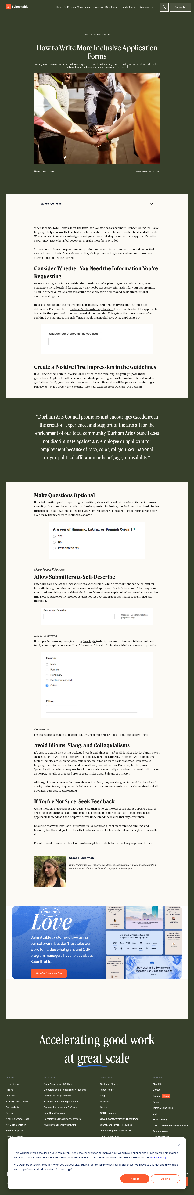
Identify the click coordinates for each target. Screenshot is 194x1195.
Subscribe (180, 7)
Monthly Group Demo (17, 1101)
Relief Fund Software (55, 1113)
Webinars (105, 1101)
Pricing (9, 1089)
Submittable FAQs (109, 1136)
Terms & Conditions (163, 1108)
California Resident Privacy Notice (170, 1125)
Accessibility (12, 1107)
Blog (102, 1095)
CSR (66, 7)
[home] (17, 7)
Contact (157, 1089)
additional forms (132, 812)
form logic (89, 641)
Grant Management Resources (116, 1124)
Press (156, 1102)
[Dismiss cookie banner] (178, 1145)
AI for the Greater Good (17, 1119)
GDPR (156, 1113)
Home (59, 7)
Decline (165, 1178)
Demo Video (12, 1084)
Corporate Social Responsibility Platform (65, 1089)
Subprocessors (160, 1131)
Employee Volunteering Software (61, 1101)
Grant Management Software (59, 1084)
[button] (147, 7)
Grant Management (81, 7)
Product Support (14, 1130)
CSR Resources (108, 1113)
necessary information (113, 287)
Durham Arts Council (128, 386)
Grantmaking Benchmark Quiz (115, 1130)
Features (10, 1095)
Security (10, 1113)
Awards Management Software (60, 1124)
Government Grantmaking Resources (119, 1119)
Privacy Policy (158, 1157)
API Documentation (16, 1124)
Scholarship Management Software (62, 1119)
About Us (157, 1084)
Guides (103, 1107)
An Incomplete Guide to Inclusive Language (108, 843)
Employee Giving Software (57, 1095)
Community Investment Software (61, 1107)
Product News (129, 7)
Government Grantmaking (106, 7)
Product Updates (14, 1136)
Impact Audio (107, 1089)
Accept (135, 1178)
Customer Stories (109, 1084)
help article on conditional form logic (124, 734)
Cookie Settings (161, 1137)
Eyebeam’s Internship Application (91, 309)
